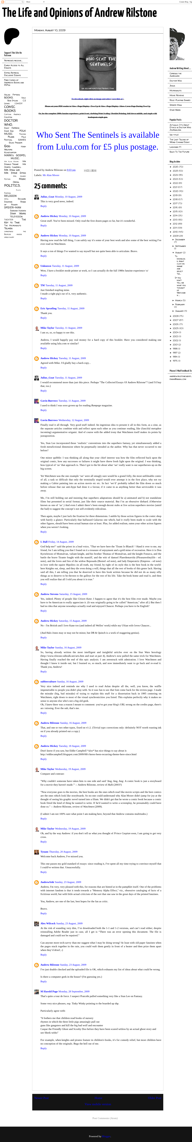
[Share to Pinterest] (95, 170)
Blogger (106, 1136)
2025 (176, 170)
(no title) (174, 134)
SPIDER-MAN (12, 207)
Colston (8, 117)
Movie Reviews (177, 95)
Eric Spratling (48, 308)
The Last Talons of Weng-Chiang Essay (180, 140)
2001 (175, 344)
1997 (175, 352)
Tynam (44, 851)
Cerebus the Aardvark (176, 74)
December (180, 239)
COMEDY (18, 103)
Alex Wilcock (48, 923)
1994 (175, 356)
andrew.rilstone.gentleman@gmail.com (180, 377)
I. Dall (44, 541)
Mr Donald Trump (15, 163)
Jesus (172, 85)
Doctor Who (176, 80)
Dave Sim (8, 130)
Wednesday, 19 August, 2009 (70, 769)
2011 (175, 227)
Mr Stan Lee (12, 170)
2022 (176, 183)
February (180, 304)
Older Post (154, 1098)
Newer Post (41, 1098)
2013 (175, 219)
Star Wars (18, 213)
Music (22, 179)
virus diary (9, 237)
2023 (176, 179)
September (180, 246)
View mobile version (98, 1104)
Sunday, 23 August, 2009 (68, 882)
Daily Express (11, 127)
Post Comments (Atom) (105, 1118)
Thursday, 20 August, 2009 (63, 851)
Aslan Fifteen (12, 94)
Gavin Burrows (49, 400)
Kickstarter (10, 152)
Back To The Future (179, 151)
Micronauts (175, 90)
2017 (175, 203)
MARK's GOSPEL (15, 155)
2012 (175, 223)
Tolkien (8, 228)
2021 (175, 187)
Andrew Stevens (49, 594)
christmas (8, 231)
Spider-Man (176, 105)
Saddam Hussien (18, 210)
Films (11, 136)
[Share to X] (90, 170)
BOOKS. (8, 97)
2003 (176, 336)
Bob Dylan (12, 100)
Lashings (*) (175, 147)
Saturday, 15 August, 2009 (73, 594)
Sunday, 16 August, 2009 (68, 647)
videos (19, 234)
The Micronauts (12, 225)
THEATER (8, 219)
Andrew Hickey (49, 216)
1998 (175, 348)
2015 (175, 211)
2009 (176, 235)
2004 (176, 332)
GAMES (22, 139)
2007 (176, 320)
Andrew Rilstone (49, 722)
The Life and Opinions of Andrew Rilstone (79, 13)
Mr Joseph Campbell (15, 165)
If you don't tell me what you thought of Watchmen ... (180, 286)
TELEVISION (16, 216)
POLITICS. (12, 185)
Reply (43, 206)
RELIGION (10, 196)
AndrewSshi (47, 882)
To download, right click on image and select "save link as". (97, 99)
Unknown (45, 265)
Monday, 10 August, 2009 (68, 196)
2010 (175, 231)
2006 (176, 324)
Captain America (12, 114)
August (179, 252)
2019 (175, 195)
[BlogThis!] (87, 170)
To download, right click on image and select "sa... (180, 265)
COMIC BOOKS (10, 108)
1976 (175, 360)
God (7, 146)
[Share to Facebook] (92, 170)
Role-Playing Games (180, 100)
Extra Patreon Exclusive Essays (12, 74)
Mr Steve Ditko (15, 173)
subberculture (48, 681)
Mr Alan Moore (51, 175)
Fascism (22, 134)
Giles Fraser (15, 142)
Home (98, 1098)
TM (42, 285)
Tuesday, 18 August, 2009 (72, 745)
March (179, 300)
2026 (176, 166)
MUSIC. (15, 158)
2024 (176, 175)
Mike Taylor (47, 327)
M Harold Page (49, 991)
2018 (175, 199)
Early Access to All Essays (14, 66)
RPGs (6, 199)
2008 (176, 316)
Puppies (7, 193)
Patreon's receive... (13, 60)
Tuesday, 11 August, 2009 (65, 265)
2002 (176, 340)
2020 (176, 191)
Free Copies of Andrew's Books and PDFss (14, 82)
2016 (175, 207)
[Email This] (85, 170)
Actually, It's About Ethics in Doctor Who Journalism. (180, 127)
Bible (24, 97)
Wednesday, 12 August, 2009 (74, 420)
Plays (18, 190)
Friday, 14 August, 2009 (61, 541)
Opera (16, 182)
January (179, 311)
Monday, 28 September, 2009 (74, 991)
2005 (176, 328)
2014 (175, 215)
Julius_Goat (47, 196)
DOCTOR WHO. (11, 122)
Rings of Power (15, 203)
